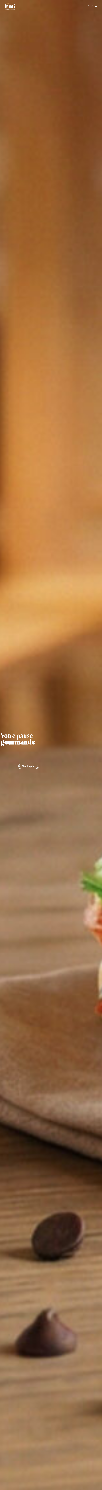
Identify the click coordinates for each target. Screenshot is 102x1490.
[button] (96, 5)
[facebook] (88, 5)
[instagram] (92, 5)
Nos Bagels (28, 766)
